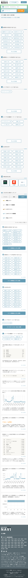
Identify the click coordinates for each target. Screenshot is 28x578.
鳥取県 (2, 545)
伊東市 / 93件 (7, 262)
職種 (14, 196)
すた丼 (10, 561)
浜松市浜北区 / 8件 (18, 47)
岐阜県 (19, 542)
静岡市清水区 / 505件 (18, 38)
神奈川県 (19, 540)
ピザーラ (18, 554)
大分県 (19, 547)
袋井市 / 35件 (7, 271)
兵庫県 (15, 543)
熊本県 (15, 547)
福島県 (22, 538)
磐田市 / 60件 (18, 71)
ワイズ (14, 566)
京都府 (9, 543)
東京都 (15, 540)
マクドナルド (8, 454)
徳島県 (19, 545)
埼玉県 (9, 540)
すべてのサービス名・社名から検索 (14, 326)
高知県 (2, 547)
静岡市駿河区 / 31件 (6, 38)
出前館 (7, 451)
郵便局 (7, 444)
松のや (9, 559)
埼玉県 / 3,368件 (6, 166)
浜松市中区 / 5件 (6, 41)
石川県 (5, 542)
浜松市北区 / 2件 (6, 47)
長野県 (15, 542)
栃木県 (2, 540)
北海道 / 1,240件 (6, 151)
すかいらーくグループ (10, 452)
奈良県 (19, 543)
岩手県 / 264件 (6, 154)
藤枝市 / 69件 (6, 77)
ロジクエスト (21, 562)
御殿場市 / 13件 (18, 77)
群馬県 (5, 540)
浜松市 (8, 15)
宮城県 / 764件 (18, 154)
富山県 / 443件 (17, 306)
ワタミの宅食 (8, 447)
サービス (5, 196)
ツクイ (2, 566)
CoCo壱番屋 (21, 556)
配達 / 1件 (18, 121)
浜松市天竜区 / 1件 (7, 244)
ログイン (24, 2)
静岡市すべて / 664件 (6, 31)
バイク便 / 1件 (6, 124)
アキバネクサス (19, 566)
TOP (2, 15)
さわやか (14, 561)
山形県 (19, 538)
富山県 (2, 542)
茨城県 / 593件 (18, 160)
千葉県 (12, 540)
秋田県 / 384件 (6, 157)
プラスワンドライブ (22, 564)
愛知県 (25, 542)
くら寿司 (16, 557)
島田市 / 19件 (16, 262)
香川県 (22, 545)
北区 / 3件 (7, 232)
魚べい (24, 559)
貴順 (25, 562)
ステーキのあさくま (5, 561)
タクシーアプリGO (4, 562)
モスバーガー (19, 559)
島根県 (5, 545)
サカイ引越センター (8, 566)
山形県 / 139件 (18, 157)
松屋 (13, 557)
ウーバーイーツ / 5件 (6, 91)
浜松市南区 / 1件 (18, 44)
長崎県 (12, 547)
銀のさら (8, 554)
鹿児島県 (2, 548)
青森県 (5, 538)
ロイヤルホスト (4, 559)
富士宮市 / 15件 (18, 64)
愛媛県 (25, 545)
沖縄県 (6, 548)
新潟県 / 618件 (7, 306)
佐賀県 (9, 547)
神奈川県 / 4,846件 (16, 304)
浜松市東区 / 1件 (18, 41)
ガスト (11, 556)
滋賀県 (5, 543)
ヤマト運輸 (15, 564)
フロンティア (15, 556)
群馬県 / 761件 (18, 163)
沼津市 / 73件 (6, 61)
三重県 (2, 543)
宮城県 (12, 538)
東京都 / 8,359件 (7, 304)
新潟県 (23, 540)
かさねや (2, 557)
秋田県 (15, 538)
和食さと (25, 557)
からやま (20, 557)
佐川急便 (16, 562)
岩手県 (9, 538)
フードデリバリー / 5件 (6, 121)
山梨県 (12, 542)
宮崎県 (22, 547)
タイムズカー (8, 449)
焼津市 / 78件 (6, 74)
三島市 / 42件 (6, 64)
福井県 (9, 542)
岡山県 (9, 545)
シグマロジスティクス (5, 564)
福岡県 (5, 547)
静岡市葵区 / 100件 (16, 232)
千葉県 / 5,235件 (18, 166)
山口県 (15, 545)
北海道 (2, 538)
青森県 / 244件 (18, 151)
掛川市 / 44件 (18, 74)
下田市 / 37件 (16, 271)
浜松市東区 (12, 15)
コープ (23, 566)
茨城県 (25, 538)
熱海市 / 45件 (18, 61)
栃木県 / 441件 (6, 163)
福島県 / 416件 (6, 160)
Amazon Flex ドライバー (21, 561)
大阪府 (12, 543)
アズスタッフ (8, 439)
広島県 (12, 545)
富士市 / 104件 (6, 71)
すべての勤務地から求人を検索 (14, 248)
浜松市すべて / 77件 (18, 31)
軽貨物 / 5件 (18, 124)
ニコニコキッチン (8, 557)
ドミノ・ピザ (8, 442)
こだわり (22, 196)
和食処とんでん (14, 559)
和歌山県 (22, 543)
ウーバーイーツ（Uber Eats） (11, 375)
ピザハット (8, 446)
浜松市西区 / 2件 (6, 44)
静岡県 (5, 15)
